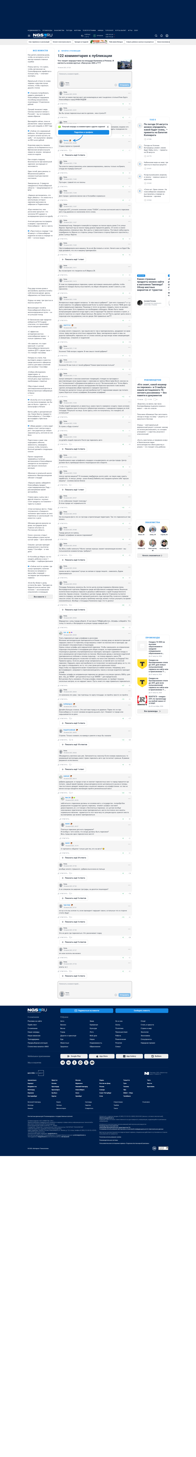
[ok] (74, 1062)
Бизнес (63, 1025)
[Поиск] (156, 36)
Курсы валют (120, 30)
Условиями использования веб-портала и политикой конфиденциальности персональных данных (131, 1129)
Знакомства (59, 30)
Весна (62, 1028)
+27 (123, 685)
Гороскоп (109, 30)
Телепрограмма (89, 30)
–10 (129, 342)
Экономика (145, 1036)
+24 (123, 605)
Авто (62, 1021)
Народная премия (148, 1043)
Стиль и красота (147, 1025)
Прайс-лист (32, 1025)
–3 (129, 578)
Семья (117, 1047)
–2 (129, 216)
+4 (123, 173)
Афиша (100, 30)
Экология (144, 1032)
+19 (123, 699)
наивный (66, 776)
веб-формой (65, 1137)
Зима (92, 1021)
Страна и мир (146, 1028)
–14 (129, 873)
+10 (123, 740)
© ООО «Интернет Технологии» (38, 1148)
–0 (129, 104)
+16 (123, 507)
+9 (123, 485)
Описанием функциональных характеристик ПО (114, 1127)
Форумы (77, 30)
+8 (123, 444)
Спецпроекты (146, 1039)
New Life (68, 797)
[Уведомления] (161, 36)
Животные (64, 1043)
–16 (129, 793)
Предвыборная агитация (38, 1043)
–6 (129, 255)
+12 (123, 396)
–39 (129, 740)
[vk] (68, 1062)
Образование (95, 1047)
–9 (129, 685)
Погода (69, 30)
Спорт (143, 1021)
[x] (86, 1062)
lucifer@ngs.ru (68, 704)
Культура (93, 1028)
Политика (119, 1028)
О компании (32, 1028)
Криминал (94, 1025)
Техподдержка (33, 1039)
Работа (118, 1036)
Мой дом (93, 1036)
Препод (66, 140)
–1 (129, 117)
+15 (123, 917)
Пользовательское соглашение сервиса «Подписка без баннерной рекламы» (124, 1143)
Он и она (118, 1021)
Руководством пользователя (108, 1126)
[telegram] (62, 1062)
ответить (64, 104)
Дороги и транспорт (68, 1036)
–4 (129, 444)
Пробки (98, 36)
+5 (123, 293)
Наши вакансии (34, 1036)
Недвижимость (34, 30)
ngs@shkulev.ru (52, 1133)
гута (65, 632)
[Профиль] (167, 36)
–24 (129, 937)
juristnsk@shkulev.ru (79, 1135)
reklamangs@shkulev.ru (106, 1118)
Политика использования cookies (110, 1137)
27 (72, 793)
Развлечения (120, 1039)
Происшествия (121, 1032)
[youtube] (92, 1062)
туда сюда (67, 905)
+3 (123, 239)
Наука (92, 1039)
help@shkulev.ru (43, 1137)
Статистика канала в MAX (38, 1047)
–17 (129, 718)
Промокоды (47, 30)
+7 (123, 356)
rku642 (67, 824)
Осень (117, 1025)
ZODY (136, 30)
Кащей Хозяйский (69, 730)
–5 (129, 523)
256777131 (67, 325)
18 (72, 740)
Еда (61, 1039)
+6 (123, 320)
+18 (123, 627)
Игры (130, 30)
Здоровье (64, 1047)
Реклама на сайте (35, 1021)
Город (62, 1032)
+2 (123, 104)
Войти (67, 85)
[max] (80, 1062)
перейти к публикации (70, 51)
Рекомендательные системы (108, 1140)
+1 (123, 136)
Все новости (40, 50)
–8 (129, 764)
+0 (123, 200)
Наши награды (33, 1032)
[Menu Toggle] (29, 36)
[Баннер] (98, 42)
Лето (92, 1032)
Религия (118, 1043)
